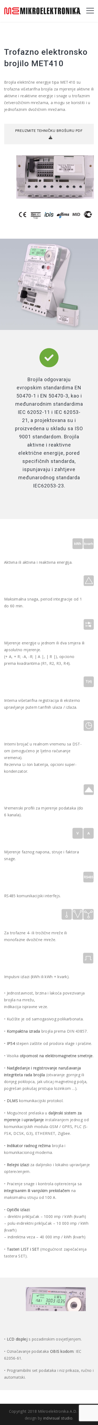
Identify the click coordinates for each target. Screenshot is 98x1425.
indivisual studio (57, 1418)
